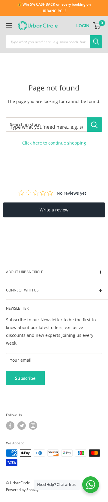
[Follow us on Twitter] (21, 425)
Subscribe (25, 378)
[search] (48, 41)
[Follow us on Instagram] (33, 425)
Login (82, 25)
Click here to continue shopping (54, 143)
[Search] (96, 41)
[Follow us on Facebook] (10, 425)
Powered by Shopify (22, 489)
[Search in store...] (94, 124)
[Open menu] (9, 25)
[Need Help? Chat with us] (90, 484)
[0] (97, 25)
